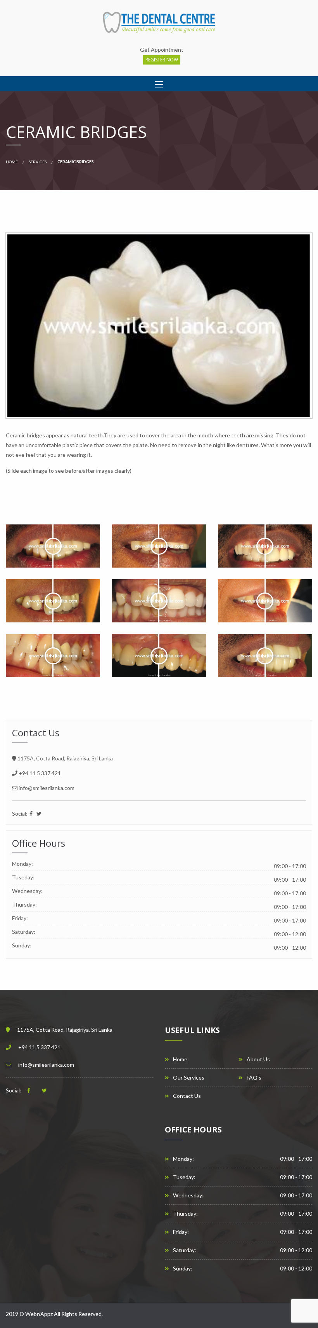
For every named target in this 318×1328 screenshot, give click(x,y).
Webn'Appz (39, 1314)
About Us (258, 1059)
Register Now (161, 59)
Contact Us (187, 1096)
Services (38, 161)
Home (12, 161)
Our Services (188, 1077)
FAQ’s (254, 1077)
